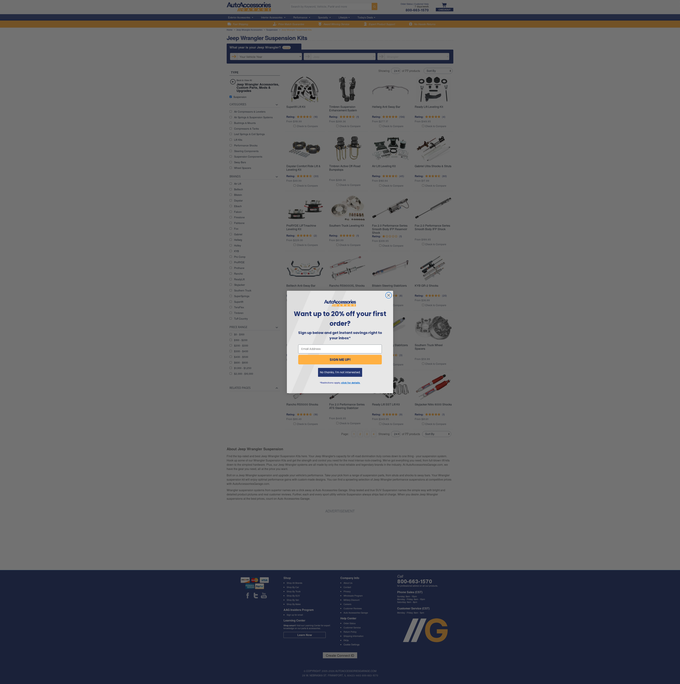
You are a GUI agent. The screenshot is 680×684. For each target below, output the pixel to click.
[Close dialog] (389, 295)
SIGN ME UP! (340, 359)
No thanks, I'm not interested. (340, 372)
